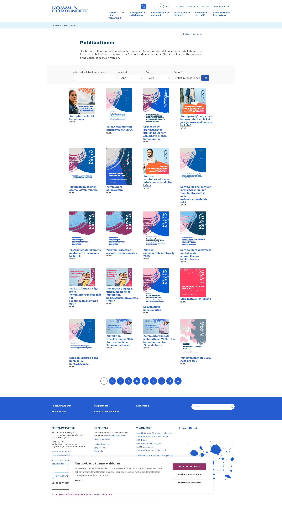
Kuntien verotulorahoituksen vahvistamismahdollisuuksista (158, 180)
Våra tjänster (193, 6)
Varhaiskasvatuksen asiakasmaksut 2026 (119, 128)
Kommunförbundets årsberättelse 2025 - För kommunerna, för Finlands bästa (159, 340)
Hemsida (57, 25)
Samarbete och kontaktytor (221, 14)
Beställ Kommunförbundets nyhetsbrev (155, 433)
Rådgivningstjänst (61, 405)
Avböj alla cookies (189, 474)
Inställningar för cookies (190, 482)
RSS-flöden (141, 440)
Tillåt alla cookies (189, 467)
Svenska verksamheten (106, 411)
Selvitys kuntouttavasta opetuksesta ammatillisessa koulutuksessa (195, 254)
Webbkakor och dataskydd (148, 443)
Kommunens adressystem (114, 188)
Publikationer (59, 411)
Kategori (122, 72)
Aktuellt (180, 6)
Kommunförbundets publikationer (152, 436)
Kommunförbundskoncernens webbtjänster (84, 494)
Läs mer (78, 480)
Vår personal (101, 405)
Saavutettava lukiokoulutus (152, 308)
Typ (148, 72)
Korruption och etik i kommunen (82, 117)
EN (167, 6)
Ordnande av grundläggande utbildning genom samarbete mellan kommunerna (155, 132)
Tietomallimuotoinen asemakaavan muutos (83, 188)
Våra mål (205, 6)
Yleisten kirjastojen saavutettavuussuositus (121, 251)
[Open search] (143, 6)
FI (154, 6)
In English (185, 34)
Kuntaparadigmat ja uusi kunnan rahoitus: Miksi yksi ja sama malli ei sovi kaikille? (196, 120)
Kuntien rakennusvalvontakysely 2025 (158, 253)
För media (98, 451)
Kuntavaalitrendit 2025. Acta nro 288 (195, 359)
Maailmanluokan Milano (195, 298)
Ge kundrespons (101, 444)
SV (161, 6)
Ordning (177, 72)
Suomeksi (197, 34)
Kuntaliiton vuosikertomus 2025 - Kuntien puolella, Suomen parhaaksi (120, 340)
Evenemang (142, 405)
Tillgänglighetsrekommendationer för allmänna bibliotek (85, 253)
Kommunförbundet (221, 6)
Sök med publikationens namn (89, 72)
